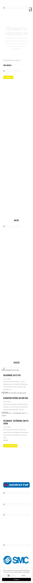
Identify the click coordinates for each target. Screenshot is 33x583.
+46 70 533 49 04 (16, 470)
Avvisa (23, 575)
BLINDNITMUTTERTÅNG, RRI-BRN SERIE (15, 398)
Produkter (8, 77)
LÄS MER (8, 98)
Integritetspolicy (18, 572)
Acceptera (16, 579)
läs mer (5, 440)
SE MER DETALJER (11, 351)
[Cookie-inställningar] (8, 575)
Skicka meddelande (11, 465)
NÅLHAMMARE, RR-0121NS (12, 375)
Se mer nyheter (10, 446)
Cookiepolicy (26, 572)
